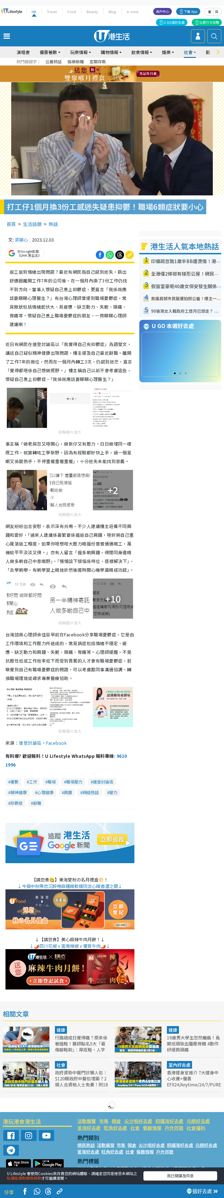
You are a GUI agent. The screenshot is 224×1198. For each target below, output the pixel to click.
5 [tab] (121, 67)
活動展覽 (86, 1120)
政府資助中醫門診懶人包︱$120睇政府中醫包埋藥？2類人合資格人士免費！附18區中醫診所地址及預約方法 (81, 1081)
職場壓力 (74, 782)
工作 (33, 782)
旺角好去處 (115, 1127)
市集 (103, 1120)
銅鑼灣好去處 (169, 1120)
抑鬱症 (16, 803)
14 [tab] (108, 80)
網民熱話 (86, 1145)
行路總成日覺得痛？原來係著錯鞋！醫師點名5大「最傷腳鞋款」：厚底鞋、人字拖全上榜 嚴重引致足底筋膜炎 (81, 1049)
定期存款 (98, 61)
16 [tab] (119, 80)
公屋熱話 (53, 61)
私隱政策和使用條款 (24, 1178)
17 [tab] (124, 80)
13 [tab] (102, 80)
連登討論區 (30, 743)
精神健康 (18, 792)
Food (71, 11)
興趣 (68, 792)
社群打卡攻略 (209, 22)
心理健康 (45, 792)
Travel (52, 11)
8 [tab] (105, 74)
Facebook (56, 743)
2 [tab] (105, 67)
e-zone (132, 11)
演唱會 (23, 52)
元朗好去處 (198, 1120)
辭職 (37, 803)
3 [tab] (110, 67)
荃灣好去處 (89, 1127)
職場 (52, 782)
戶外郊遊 (174, 1127)
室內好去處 (179, 1065)
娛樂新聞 (75, 61)
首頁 (11, 223)
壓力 (113, 792)
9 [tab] (110, 74)
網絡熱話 (90, 792)
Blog (112, 11)
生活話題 (32, 223)
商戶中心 (162, 11)
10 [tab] (116, 74)
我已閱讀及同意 (180, 1175)
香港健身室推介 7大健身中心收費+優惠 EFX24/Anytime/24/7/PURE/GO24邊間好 (194, 1081)
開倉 (116, 1120)
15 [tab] (113, 80)
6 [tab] (127, 67)
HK (34, 11)
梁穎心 (21, 239)
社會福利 (196, 1127)
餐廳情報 (152, 1127)
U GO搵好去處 (174, 22)
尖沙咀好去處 (138, 1120)
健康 (61, 1030)
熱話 (53, 223)
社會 (61, 1065)
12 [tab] (127, 74)
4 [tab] (116, 67)
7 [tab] (99, 74)
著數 (14, 782)
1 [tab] (99, 67)
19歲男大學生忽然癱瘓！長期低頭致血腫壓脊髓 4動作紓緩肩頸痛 (193, 1043)
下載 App (191, 11)
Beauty (92, 11)
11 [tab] (121, 74)
